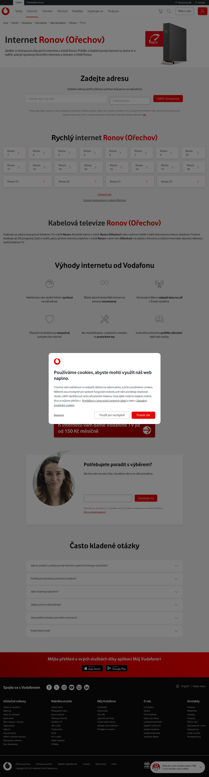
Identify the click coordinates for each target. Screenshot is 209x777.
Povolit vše (143, 415)
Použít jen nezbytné (112, 415)
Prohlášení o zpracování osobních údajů (104, 400)
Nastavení (59, 415)
